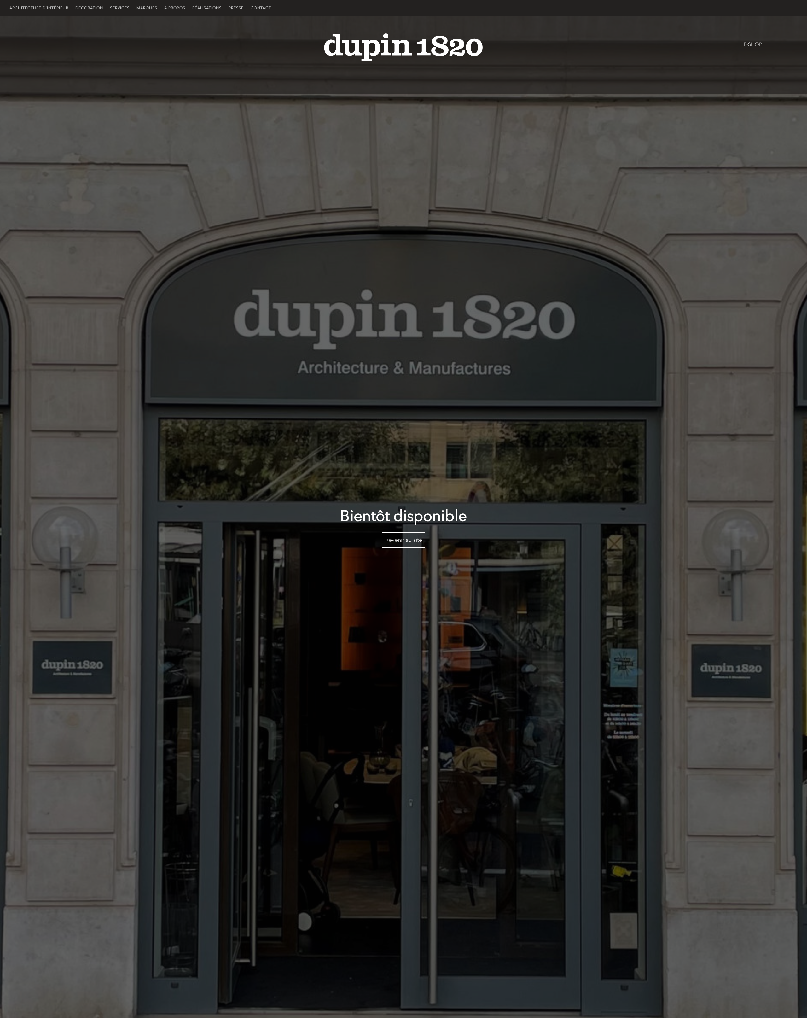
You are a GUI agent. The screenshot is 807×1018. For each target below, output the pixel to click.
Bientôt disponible (403, 515)
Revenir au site (403, 539)
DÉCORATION (89, 8)
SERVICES (120, 8)
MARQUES (146, 8)
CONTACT (261, 8)
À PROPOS (174, 8)
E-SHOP (753, 44)
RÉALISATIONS (207, 8)
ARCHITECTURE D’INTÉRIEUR (38, 8)
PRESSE (236, 8)
